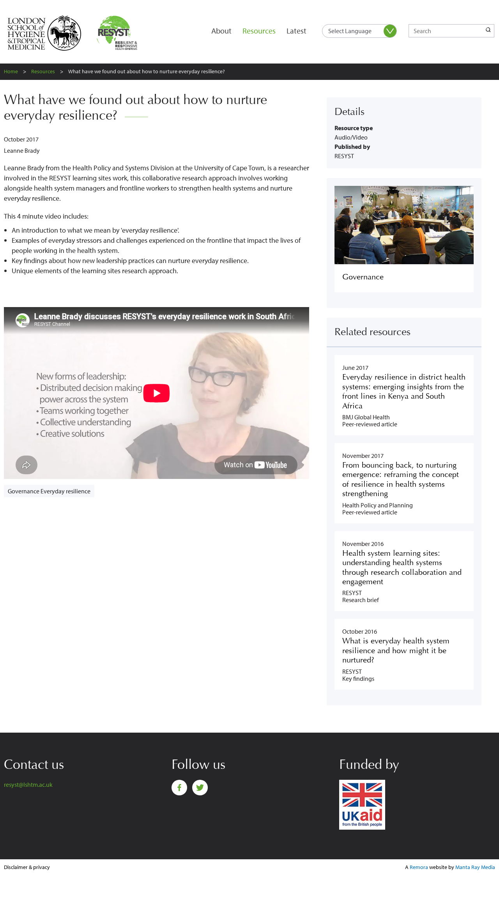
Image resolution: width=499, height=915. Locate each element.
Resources (259, 30)
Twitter (200, 787)
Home (11, 71)
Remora (419, 867)
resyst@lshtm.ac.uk (28, 784)
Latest (296, 30)
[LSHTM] (50, 33)
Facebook (179, 787)
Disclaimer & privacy (27, 867)
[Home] (119, 33)
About (221, 30)
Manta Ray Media (475, 867)
